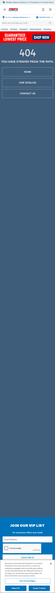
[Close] (51, 564)
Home (27, 71)
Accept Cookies (39, 588)
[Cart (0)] (50, 9)
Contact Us (27, 93)
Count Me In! (27, 557)
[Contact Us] (43, 9)
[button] (5, 9)
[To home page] (13, 9)
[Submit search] (50, 23)
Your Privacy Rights (27, 581)
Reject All (16, 588)
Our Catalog (27, 82)
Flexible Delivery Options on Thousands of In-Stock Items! (29, 2)
